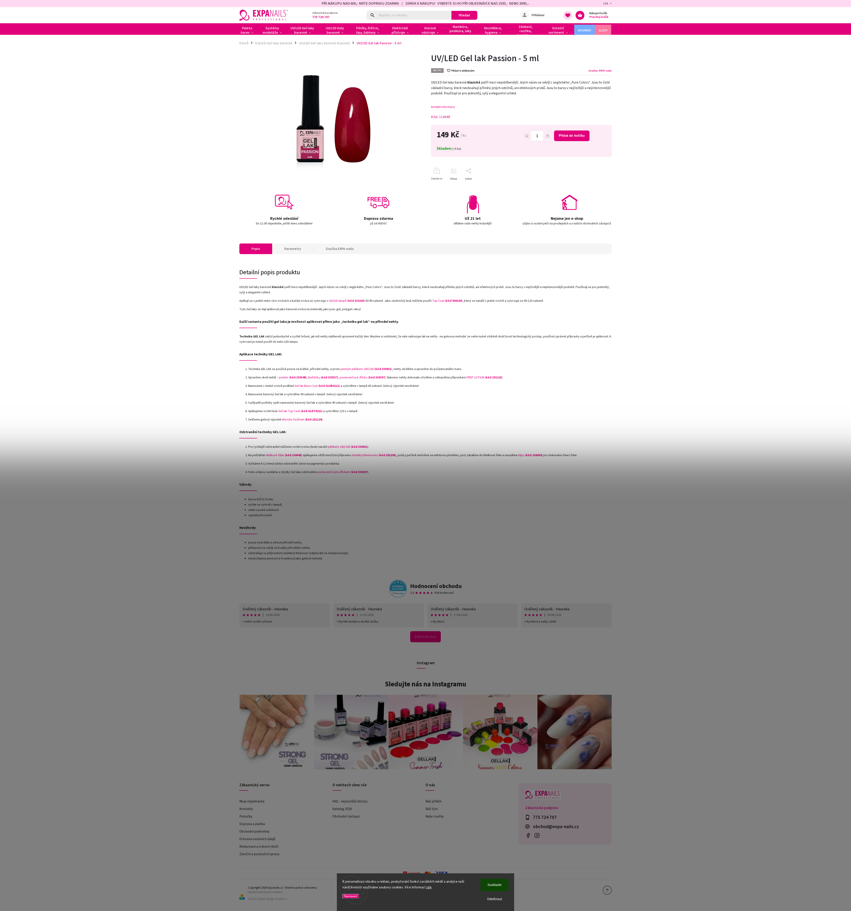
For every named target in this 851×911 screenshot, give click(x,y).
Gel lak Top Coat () (300, 411)
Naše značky (435, 816)
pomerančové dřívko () (363, 377)
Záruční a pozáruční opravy (259, 854)
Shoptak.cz (281, 899)
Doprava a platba (252, 823)
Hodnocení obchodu (436, 586)
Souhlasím (495, 885)
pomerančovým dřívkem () (343, 472)
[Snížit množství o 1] (527, 136)
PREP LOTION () (484, 377)
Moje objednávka (251, 801)
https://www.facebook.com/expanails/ (528, 835)
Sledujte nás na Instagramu (425, 684)
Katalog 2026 (342, 808)
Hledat (464, 15)
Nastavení (350, 896)
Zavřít (598, 187)
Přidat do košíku (572, 135)
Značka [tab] (340, 248)
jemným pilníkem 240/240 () (366, 369)
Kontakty (246, 808)
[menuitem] (248, 30)
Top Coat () (447, 301)
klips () (530, 455)
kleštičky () (323, 377)
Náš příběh (434, 801)
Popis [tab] (256, 248)
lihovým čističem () (302, 419)
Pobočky (245, 816)
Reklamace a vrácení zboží (258, 846)
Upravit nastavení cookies (265, 892)
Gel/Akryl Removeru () (373, 455)
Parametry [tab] (292, 248)
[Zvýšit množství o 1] (548, 136)
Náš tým (432, 808)
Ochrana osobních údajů (257, 839)
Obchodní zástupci (346, 816)
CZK (605, 4)
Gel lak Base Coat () (317, 386)
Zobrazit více (425, 636)
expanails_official (537, 835)
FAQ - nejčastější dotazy (349, 801)
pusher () (292, 377)
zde (429, 887)
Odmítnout (494, 899)
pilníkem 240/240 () (348, 447)
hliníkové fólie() (284, 455)
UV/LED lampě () (347, 301)
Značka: (600, 71)
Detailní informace (443, 107)
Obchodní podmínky (254, 831)
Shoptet (261, 899)
